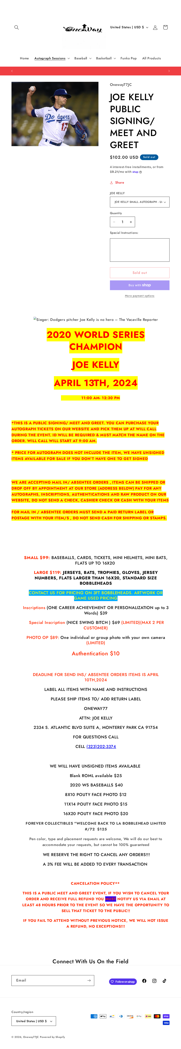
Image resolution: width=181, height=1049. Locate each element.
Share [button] (119, 182)
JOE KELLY (117, 193)
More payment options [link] (139, 296)
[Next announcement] (169, 71)
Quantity (116, 213)
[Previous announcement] (12, 71)
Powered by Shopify (52, 1037)
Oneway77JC (31, 1037)
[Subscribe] (89, 980)
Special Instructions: (124, 233)
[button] (16, 27)
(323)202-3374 (101, 747)
